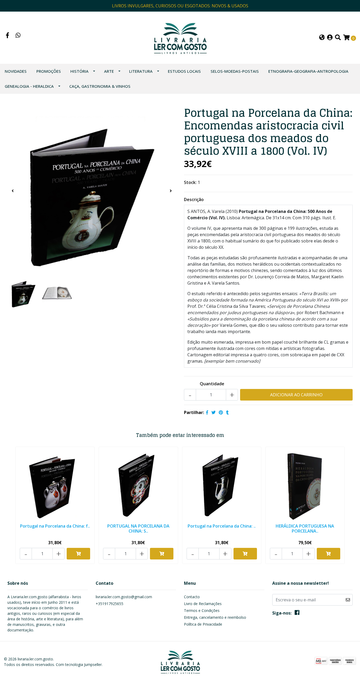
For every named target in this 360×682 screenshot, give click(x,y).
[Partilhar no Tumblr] (227, 412)
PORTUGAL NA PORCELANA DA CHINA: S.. (138, 528)
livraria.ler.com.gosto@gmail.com (124, 596)
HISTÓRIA (79, 71)
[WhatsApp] (18, 36)
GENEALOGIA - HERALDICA (29, 86)
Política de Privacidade (203, 624)
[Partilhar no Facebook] (207, 412)
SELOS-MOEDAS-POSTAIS (235, 71)
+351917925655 (109, 603)
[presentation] (12, 191)
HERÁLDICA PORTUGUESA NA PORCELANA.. (305, 528)
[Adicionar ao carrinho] (78, 553)
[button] (322, 38)
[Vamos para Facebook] (7, 36)
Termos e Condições (202, 610)
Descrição (194, 199)
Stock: (190, 182)
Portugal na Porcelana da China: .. (222, 526)
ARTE (109, 71)
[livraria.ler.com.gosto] (179, 37)
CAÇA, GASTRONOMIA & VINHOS (99, 86)
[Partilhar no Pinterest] (221, 412)
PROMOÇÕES (48, 71)
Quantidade (212, 384)
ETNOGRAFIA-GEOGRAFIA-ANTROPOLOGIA (308, 71)
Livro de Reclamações (203, 603)
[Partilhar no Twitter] (213, 412)
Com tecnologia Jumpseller (79, 664)
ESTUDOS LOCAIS (184, 71)
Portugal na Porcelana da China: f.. (55, 526)
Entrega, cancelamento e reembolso (215, 617)
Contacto (192, 596)
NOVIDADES (16, 71)
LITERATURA (141, 71)
